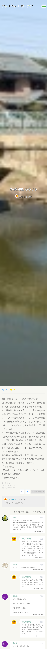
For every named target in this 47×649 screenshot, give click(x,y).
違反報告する (38, 491)
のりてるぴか (25, 196)
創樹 (14, 517)
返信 (41, 518)
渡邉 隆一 (16, 596)
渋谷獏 (15, 564)
